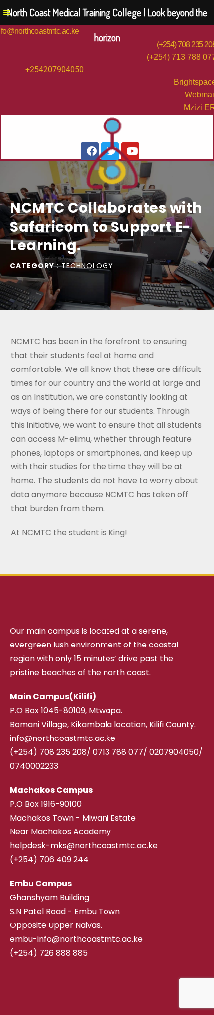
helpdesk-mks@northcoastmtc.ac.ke (84, 845)
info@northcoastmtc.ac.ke (62, 738)
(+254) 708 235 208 (48, 752)
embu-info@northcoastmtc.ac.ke (76, 939)
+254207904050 (54, 69)
